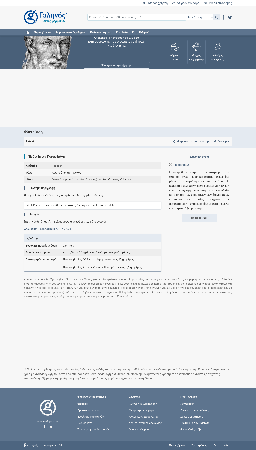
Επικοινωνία (221, 445)
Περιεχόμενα (42, 32)
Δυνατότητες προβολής (194, 410)
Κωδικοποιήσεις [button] (100, 32)
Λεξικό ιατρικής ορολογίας (145, 422)
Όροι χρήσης (199, 445)
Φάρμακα (82, 403)
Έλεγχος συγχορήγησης (117, 47)
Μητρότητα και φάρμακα (144, 410)
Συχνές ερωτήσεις (191, 416)
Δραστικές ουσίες (88, 410)
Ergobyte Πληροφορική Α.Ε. (47, 445)
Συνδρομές (187, 403)
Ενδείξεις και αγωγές (90, 416)
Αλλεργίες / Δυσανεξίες (144, 416)
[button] (216, 17)
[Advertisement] (128, 98)
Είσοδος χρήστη (156, 3)
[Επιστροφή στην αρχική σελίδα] (48, 411)
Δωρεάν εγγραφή (187, 3)
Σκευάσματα (84, 422)
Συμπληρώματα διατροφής (93, 429)
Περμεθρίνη (182, 164)
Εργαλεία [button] (122, 32)
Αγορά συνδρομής (219, 3)
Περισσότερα (199, 217)
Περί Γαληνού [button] (140, 32)
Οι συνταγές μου (139, 429)
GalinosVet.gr (188, 429)
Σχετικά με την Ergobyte (194, 422)
